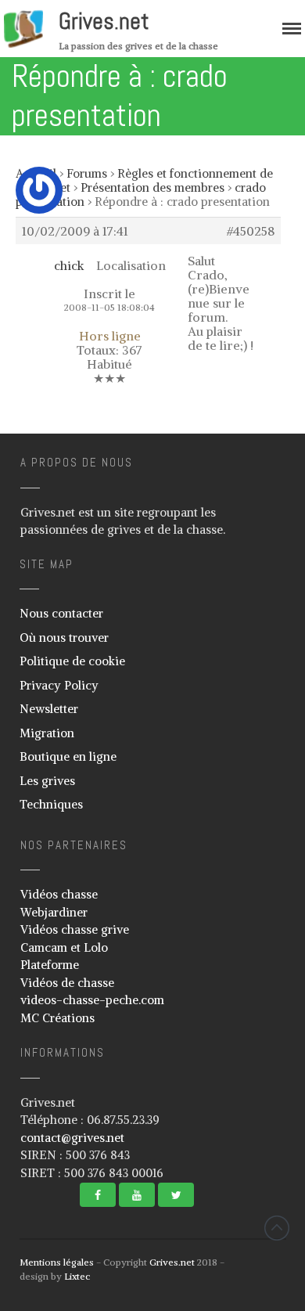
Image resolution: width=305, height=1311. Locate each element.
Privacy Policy (59, 685)
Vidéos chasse (59, 894)
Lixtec (77, 1276)
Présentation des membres (152, 187)
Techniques (51, 804)
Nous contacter (61, 613)
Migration (47, 733)
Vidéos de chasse (67, 982)
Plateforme (49, 964)
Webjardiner (54, 912)
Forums (86, 173)
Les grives (47, 780)
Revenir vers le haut (276, 1228)
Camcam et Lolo (64, 947)
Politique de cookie (72, 661)
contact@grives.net (72, 1137)
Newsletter (49, 708)
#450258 (250, 231)
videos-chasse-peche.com (92, 999)
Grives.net (104, 21)
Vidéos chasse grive (74, 929)
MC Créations (57, 1017)
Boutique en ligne (68, 756)
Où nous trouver (64, 637)
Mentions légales (57, 1262)
